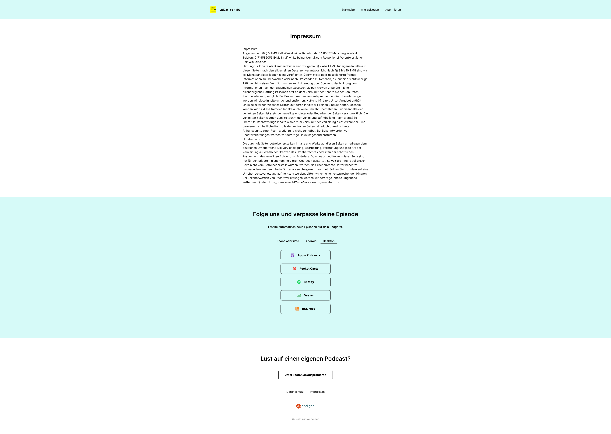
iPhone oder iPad (287, 241)
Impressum (317, 391)
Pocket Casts (308, 268)
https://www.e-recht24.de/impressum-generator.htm (303, 182)
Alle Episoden (370, 9)
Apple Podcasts (309, 255)
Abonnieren (393, 9)
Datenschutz (295, 391)
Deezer (309, 295)
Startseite (348, 9)
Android (311, 241)
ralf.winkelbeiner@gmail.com (302, 57)
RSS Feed (309, 308)
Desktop (328, 241)
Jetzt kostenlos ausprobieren (305, 375)
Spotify (309, 282)
